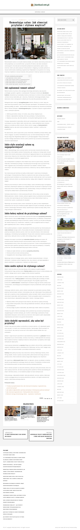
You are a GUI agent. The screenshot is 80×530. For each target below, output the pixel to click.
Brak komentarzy (32, 19)
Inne (58, 121)
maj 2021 (59, 355)
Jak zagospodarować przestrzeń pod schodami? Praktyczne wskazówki (65, 154)
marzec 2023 (60, 313)
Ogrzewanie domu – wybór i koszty (65, 124)
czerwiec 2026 (60, 282)
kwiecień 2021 (60, 358)
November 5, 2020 (24, 419)
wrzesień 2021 (60, 344)
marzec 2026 (60, 291)
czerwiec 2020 (60, 386)
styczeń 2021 (60, 366)
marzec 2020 (60, 395)
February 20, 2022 (41, 422)
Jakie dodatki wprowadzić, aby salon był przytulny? (18, 84)
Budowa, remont (41, 19)
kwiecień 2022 (60, 324)
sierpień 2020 (60, 381)
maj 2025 (59, 296)
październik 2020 (61, 375)
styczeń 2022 (60, 333)
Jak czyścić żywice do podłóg (64, 82)
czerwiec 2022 (60, 319)
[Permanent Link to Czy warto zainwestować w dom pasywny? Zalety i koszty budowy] (28, 414)
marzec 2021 (60, 361)
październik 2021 (61, 341)
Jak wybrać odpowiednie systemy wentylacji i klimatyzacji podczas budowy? (28, 390)
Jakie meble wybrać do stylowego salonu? (16, 82)
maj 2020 (59, 389)
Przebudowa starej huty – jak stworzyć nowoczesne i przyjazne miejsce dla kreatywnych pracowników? (13, 507)
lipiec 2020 (59, 383)
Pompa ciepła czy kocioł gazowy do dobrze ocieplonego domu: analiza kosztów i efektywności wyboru (13, 490)
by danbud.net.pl (23, 19)
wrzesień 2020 (60, 378)
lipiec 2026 (59, 279)
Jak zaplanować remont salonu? (13, 78)
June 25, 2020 (7, 421)
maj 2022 (59, 322)
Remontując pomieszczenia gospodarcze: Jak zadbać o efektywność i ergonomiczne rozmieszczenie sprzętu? (14, 471)
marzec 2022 (60, 327)
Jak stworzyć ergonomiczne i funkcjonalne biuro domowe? (23, 392)
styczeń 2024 (60, 307)
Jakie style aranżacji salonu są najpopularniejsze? (18, 79)
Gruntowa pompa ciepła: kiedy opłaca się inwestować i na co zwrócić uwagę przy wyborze (64, 33)
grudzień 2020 (60, 369)
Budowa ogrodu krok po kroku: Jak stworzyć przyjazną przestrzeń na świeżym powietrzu (43, 419)
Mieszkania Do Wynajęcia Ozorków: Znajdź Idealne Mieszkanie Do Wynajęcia (65, 233)
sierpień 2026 (60, 277)
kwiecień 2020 (60, 392)
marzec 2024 (60, 305)
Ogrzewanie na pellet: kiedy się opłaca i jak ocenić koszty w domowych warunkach (65, 40)
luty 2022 (59, 330)
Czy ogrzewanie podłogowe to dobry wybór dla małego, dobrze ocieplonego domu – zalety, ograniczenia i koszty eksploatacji (14, 459)
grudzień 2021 (60, 336)
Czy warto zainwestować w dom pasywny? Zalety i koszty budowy (28, 417)
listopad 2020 (60, 372)
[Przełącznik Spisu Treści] (29, 76)
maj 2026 (59, 285)
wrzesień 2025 (60, 293)
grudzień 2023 (60, 310)
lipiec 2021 (59, 350)
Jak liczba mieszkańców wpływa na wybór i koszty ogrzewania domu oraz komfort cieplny (65, 57)
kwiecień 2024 (60, 302)
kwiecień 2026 (60, 288)
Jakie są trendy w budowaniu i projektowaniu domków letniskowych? (64, 180)
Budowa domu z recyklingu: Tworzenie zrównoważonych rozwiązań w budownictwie (64, 97)
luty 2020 (59, 397)
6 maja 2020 (14, 19)
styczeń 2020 (60, 400)
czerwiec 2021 (60, 352)
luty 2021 (59, 364)
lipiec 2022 (59, 316)
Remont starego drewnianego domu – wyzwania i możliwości (24, 394)
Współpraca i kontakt (40, 11)
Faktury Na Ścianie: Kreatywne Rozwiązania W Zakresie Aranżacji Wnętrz (11, 419)
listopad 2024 (60, 299)
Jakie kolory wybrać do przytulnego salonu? (16, 81)
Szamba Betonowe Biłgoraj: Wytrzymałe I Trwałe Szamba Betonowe (64, 258)
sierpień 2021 (60, 347)
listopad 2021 (60, 338)
